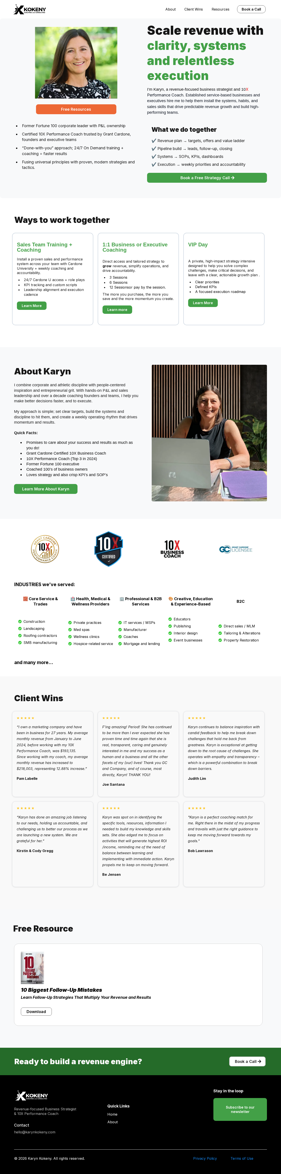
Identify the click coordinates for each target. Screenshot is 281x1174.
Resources (220, 9)
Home (112, 1114)
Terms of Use (242, 1158)
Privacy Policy (205, 1158)
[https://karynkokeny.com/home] (29, 9)
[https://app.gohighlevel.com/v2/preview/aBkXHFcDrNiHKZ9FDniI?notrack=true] (56, 1095)
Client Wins (193, 9)
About (170, 9)
